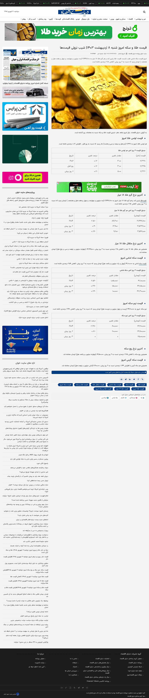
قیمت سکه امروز (65, 385)
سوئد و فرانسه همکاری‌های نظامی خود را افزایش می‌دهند (29, 468)
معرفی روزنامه (39, 659)
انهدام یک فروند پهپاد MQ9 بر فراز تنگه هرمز (33, 455)
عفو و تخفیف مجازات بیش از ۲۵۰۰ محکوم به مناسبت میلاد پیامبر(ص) (28, 401)
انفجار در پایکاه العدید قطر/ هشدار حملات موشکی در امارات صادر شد (25, 250)
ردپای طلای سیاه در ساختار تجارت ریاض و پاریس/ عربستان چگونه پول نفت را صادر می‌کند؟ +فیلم (25, 394)
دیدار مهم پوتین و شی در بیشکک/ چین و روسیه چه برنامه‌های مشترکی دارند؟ (27, 505)
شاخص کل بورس (50, 3)
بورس (112, 19)
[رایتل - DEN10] (25, 177)
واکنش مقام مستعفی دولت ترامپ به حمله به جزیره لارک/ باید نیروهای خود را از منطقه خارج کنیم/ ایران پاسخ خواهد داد (27, 292)
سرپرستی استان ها (71, 671)
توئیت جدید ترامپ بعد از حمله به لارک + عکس (32, 259)
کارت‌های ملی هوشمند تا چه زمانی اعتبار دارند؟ (33, 515)
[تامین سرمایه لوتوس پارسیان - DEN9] (25, 149)
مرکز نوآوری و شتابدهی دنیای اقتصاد (97, 667)
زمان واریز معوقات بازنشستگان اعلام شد (35, 276)
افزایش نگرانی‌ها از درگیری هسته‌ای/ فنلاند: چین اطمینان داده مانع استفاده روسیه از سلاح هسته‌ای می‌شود (26, 286)
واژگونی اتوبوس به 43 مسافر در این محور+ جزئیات (31, 642)
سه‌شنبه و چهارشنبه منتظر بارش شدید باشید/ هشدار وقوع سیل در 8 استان (26, 606)
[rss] (74, 687)
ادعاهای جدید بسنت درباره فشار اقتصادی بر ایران (32, 520)
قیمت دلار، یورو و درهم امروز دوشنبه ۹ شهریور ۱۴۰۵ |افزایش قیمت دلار (25, 558)
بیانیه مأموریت (39, 663)
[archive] (62, 687)
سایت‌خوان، (137, 372)
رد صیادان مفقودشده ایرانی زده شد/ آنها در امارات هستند (29, 546)
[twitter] (134, 379)
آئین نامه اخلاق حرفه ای (36, 667)
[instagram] (87, 687)
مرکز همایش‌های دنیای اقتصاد (99, 663)
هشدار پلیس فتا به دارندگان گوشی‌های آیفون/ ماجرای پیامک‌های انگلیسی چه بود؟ (26, 429)
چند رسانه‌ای (42, 19)
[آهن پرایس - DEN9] (25, 116)
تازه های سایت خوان (25, 363)
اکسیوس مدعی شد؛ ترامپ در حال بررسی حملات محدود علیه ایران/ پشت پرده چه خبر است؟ (26, 379)
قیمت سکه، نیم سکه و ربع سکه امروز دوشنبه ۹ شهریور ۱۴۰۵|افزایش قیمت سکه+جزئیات (25, 571)
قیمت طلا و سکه (82, 385)
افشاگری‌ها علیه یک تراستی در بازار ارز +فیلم (34, 411)
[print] (121, 379)
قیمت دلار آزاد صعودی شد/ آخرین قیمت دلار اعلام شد (30, 272)
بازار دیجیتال (85, 19)
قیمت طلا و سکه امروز (103, 389)
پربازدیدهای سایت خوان (25, 192)
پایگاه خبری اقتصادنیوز (134, 675)
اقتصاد (130, 19)
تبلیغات (74, 663)
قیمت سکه (142, 264)
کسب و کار (32, 19)
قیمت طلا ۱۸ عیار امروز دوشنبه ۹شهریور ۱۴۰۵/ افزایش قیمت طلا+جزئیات (28, 582)
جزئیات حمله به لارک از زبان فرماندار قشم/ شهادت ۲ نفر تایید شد (27, 255)
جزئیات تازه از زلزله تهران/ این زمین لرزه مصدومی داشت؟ (29, 267)
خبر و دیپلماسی (140, 19)
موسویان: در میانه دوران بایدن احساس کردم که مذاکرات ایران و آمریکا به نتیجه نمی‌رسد (27, 416)
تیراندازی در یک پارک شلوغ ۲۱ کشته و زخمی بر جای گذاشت (28, 302)
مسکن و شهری (121, 19)
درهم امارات (100, 3)
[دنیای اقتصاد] (74, 12)
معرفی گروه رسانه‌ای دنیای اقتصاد (131, 659)
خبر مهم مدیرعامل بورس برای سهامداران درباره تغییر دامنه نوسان (26, 435)
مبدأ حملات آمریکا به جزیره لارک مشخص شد (33, 207)
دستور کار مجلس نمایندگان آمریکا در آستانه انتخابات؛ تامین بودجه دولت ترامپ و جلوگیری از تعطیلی (26, 423)
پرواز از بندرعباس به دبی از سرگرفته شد (35, 530)
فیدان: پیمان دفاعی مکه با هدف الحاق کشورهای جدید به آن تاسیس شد (25, 595)
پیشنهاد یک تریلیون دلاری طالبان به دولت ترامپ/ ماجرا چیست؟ (27, 601)
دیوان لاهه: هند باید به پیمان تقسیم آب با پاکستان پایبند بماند (27, 476)
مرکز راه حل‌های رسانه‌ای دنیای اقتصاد (97, 677)
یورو (123, 3)
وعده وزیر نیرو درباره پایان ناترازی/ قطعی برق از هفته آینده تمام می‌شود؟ (27, 636)
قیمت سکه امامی (115, 385)
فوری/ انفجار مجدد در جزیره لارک (37, 307)
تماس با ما (73, 659)
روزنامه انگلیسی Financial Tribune (98, 681)
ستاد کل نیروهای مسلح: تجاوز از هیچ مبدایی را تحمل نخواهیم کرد (26, 406)
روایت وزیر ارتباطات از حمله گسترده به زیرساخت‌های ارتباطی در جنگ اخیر (25, 626)
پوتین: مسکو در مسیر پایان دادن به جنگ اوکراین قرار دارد (29, 459)
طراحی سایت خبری (11, 694)
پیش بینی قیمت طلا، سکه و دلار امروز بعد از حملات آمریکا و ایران (26, 246)
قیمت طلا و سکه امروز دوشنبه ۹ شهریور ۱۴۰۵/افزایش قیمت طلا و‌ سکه (26, 588)
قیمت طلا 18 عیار (122, 389)
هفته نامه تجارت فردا (135, 671)
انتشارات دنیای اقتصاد (102, 659)
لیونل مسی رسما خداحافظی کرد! (37, 481)
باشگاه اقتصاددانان (68, 19)
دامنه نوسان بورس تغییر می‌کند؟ (37, 612)
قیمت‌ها (58, 19)
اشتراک (75, 667)
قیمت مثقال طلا (98, 385)
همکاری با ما (73, 675)
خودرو (78, 19)
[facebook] (138, 379)
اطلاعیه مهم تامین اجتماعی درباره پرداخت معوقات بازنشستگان (28, 298)
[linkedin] (130, 379)
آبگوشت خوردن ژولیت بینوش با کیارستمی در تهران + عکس (28, 280)
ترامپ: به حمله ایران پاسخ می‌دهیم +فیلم (34, 616)
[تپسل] (58, 183)
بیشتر (24, 19)
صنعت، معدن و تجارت (100, 19)
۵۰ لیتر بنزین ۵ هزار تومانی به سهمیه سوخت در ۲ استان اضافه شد (26, 229)
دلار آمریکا (21, 3)
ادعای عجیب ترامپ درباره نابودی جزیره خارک (33, 317)
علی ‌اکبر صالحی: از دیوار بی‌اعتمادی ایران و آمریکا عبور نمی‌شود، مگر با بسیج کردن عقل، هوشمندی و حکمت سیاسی (25, 440)
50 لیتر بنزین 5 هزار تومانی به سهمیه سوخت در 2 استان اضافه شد (26, 631)
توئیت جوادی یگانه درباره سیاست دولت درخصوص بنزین (29, 620)
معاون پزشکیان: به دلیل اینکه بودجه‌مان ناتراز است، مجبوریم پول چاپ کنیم (26, 564)
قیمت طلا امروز (138, 389)
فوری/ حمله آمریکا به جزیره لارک (37, 237)
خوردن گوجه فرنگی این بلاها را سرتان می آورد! (32, 233)
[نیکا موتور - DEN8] (25, 92)
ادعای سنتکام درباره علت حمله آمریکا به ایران (33, 263)
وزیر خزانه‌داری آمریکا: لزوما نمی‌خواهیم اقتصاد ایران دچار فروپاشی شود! (26, 490)
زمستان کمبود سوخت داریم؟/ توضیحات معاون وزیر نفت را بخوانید (26, 511)
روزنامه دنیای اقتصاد (135, 663)
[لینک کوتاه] (142, 379)
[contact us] (66, 687)
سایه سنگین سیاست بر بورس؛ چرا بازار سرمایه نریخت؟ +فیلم (28, 485)
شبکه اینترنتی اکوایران (135, 667)
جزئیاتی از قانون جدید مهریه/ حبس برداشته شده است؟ (30, 500)
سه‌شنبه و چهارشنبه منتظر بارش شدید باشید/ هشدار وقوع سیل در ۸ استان (26, 223)
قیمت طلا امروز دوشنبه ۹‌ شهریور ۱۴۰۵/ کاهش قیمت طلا (29, 577)
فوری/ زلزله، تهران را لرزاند (40, 218)
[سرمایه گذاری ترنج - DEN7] (74, 32)
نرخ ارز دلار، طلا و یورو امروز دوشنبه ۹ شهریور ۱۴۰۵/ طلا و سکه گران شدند (27, 551)
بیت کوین (76, 3)
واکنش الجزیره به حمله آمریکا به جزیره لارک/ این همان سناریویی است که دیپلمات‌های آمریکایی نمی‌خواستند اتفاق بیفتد (27, 212)
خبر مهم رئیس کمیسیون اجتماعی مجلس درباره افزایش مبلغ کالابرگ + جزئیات (26, 312)
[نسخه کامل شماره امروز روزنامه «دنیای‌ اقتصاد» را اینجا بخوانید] (25, 64)
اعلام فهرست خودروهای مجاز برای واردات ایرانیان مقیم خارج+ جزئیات (25, 496)
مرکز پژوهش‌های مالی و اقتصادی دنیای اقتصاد (96, 672)
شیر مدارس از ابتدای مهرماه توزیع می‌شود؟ (33, 472)
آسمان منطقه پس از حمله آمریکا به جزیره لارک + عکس (30, 242)
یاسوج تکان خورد (42, 463)
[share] (70, 687)
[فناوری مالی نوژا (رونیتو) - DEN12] (25, 340)
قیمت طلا (143, 201)
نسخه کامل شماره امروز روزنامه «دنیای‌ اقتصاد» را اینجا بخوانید (25, 83)
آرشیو (51, 19)
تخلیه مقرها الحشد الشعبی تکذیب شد (35, 541)
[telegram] (125, 379)
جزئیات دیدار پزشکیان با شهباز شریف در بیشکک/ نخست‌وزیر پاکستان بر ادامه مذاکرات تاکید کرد (25, 525)
